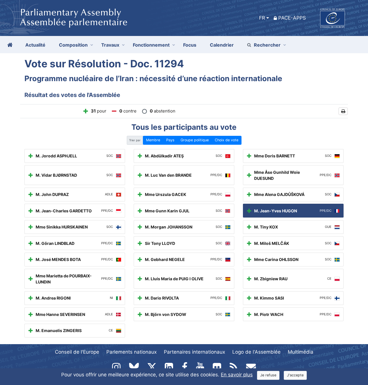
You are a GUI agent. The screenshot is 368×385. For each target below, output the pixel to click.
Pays (170, 140)
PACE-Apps (292, 18)
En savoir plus (237, 375)
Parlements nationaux (131, 352)
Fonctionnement (151, 45)
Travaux (110, 45)
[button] (343, 111)
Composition (73, 45)
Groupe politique (195, 140)
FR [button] (262, 18)
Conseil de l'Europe (77, 352)
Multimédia (300, 352)
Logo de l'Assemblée (256, 352)
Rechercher (267, 45)
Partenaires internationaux (194, 352)
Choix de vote (226, 140)
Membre (153, 140)
